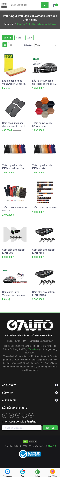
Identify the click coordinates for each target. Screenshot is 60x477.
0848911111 (20, 340)
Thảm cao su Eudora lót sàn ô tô (14, 209)
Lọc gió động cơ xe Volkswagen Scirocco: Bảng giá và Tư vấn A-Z (14, 82)
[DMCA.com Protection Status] (30, 441)
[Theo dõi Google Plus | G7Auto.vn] (17, 415)
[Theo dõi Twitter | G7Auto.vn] (11, 415)
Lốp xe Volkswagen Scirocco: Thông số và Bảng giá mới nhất (44, 82)
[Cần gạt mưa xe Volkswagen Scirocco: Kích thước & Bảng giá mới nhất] (15, 276)
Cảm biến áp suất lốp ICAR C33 (13, 251)
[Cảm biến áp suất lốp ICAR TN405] (45, 276)
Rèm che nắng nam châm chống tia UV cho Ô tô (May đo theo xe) (14, 124)
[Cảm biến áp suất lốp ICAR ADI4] (45, 234)
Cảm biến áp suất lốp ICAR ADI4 (43, 251)
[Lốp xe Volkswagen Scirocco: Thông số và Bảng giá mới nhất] (45, 65)
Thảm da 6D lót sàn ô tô (44, 207)
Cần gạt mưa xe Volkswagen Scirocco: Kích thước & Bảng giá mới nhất (14, 293)
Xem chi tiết (33, 349)
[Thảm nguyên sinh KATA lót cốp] (45, 107)
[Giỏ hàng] (55, 5)
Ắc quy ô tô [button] (9, 385)
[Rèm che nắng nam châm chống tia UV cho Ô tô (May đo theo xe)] (15, 107)
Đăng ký (50, 428)
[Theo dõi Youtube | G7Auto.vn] (30, 415)
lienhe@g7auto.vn (44, 340)
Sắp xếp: (28, 45)
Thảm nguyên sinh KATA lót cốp (42, 124)
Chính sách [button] (9, 400)
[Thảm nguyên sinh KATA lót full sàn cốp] (15, 149)
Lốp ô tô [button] (7, 392)
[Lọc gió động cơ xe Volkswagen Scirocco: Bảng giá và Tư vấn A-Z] (15, 65)
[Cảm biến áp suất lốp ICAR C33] (15, 234)
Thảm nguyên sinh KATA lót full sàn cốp (13, 167)
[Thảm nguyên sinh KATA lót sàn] (45, 149)
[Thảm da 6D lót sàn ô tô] (45, 192)
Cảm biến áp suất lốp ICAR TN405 (43, 293)
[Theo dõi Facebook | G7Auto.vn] (4, 415)
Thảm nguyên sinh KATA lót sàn (42, 167)
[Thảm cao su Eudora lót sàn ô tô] (15, 192)
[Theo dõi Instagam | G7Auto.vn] (24, 415)
